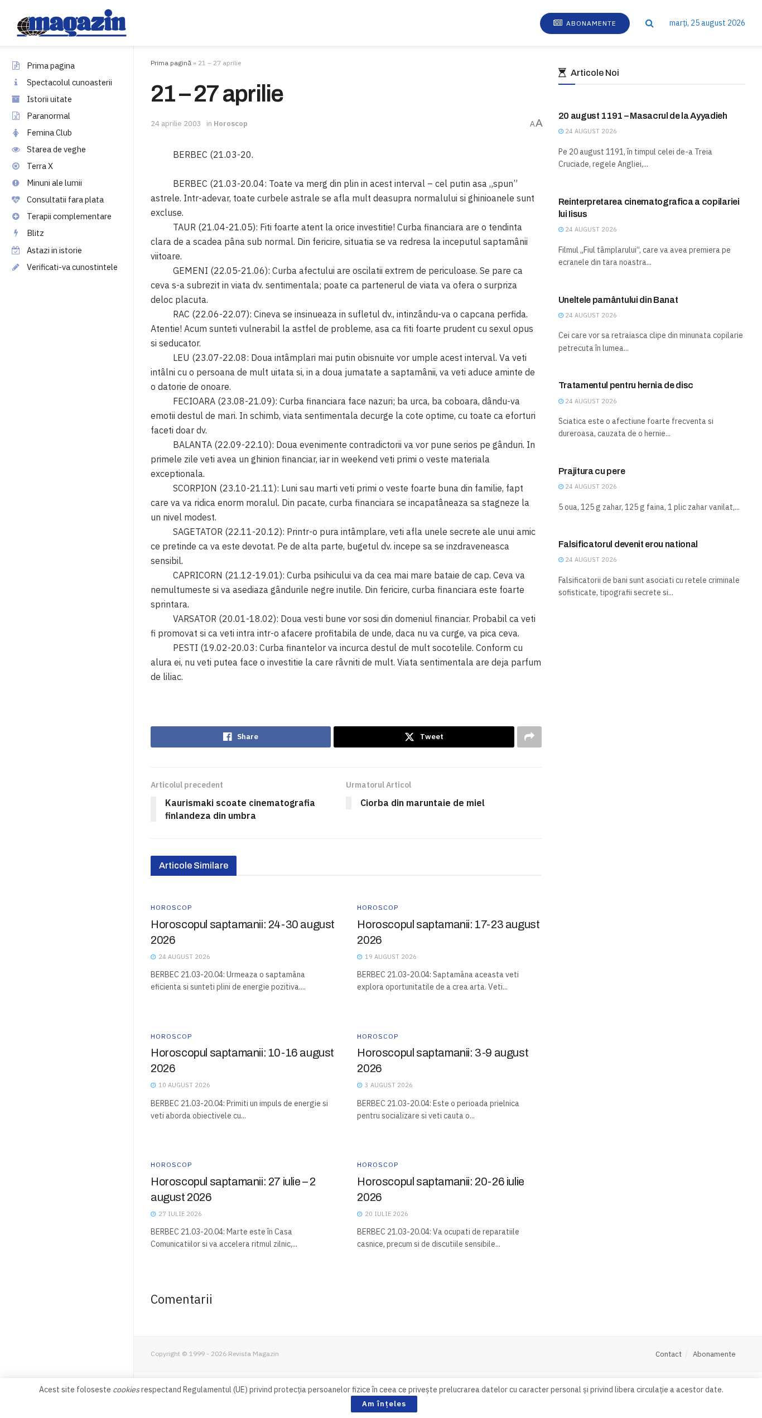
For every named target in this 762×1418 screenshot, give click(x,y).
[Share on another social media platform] (529, 736)
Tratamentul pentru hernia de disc (625, 385)
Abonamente (590, 23)
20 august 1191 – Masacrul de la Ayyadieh (642, 115)
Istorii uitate (49, 99)
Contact (668, 1354)
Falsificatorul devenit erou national (628, 544)
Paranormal (48, 115)
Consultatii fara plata (65, 199)
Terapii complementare (69, 216)
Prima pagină (171, 63)
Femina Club (49, 132)
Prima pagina (51, 65)
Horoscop (231, 123)
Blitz (35, 233)
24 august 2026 (590, 131)
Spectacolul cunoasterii (69, 82)
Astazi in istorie (54, 250)
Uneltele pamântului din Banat (618, 300)
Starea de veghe (56, 149)
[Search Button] (649, 23)
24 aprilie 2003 (176, 123)
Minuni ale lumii (54, 182)
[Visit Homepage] (83, 23)
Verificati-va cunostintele (72, 267)
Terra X (40, 166)
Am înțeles (384, 1404)
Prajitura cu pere (591, 471)
